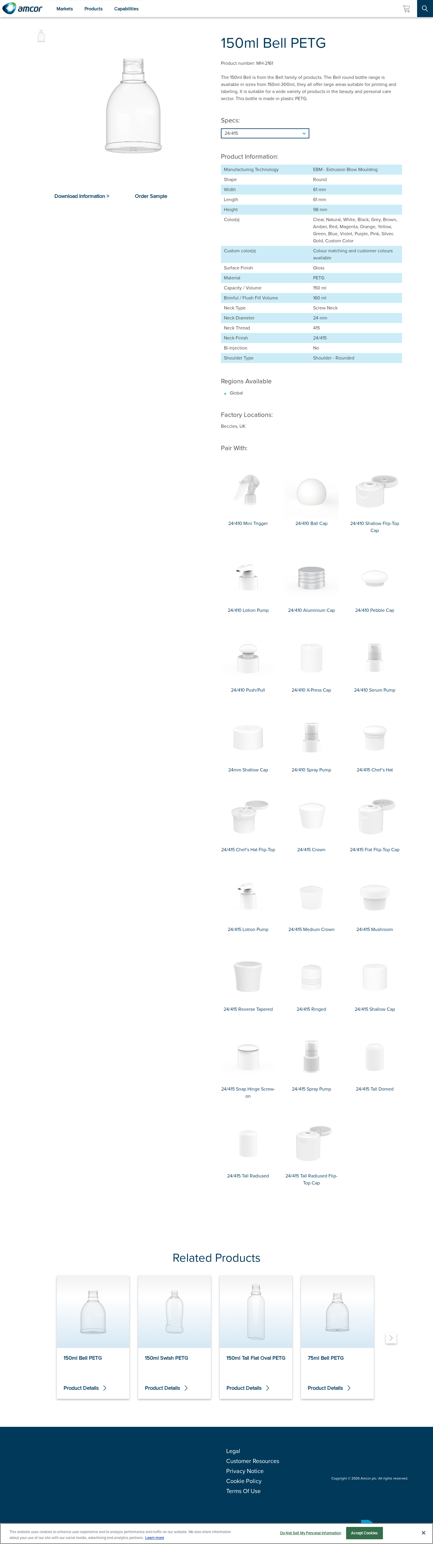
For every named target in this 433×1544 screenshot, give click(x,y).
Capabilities (126, 8)
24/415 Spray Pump (311, 1089)
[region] (216, 1533)
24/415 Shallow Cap (375, 1009)
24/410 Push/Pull (248, 690)
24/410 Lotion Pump (248, 610)
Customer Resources (252, 1461)
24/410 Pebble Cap (374, 610)
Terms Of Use (243, 1491)
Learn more (154, 1537)
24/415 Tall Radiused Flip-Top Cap (311, 1179)
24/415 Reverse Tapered (248, 1009)
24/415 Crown (311, 849)
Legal (233, 1451)
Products (94, 8)
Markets (65, 8)
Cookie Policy (244, 1481)
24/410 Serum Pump (374, 690)
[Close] (423, 1532)
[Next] (391, 1338)
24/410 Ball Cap (311, 523)
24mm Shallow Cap (248, 769)
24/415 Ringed (311, 1009)
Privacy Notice (245, 1471)
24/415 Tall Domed (375, 1089)
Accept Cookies (364, 1533)
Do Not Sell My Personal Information (310, 1533)
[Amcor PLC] (22, 8)
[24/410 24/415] (311, 133)
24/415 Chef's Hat (375, 769)
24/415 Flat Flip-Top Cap (374, 849)
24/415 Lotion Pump (248, 929)
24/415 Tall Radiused (248, 1175)
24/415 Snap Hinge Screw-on (248, 1092)
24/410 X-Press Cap (311, 690)
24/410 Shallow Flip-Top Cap (374, 527)
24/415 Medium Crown (311, 929)
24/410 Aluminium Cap (311, 610)
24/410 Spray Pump (311, 769)
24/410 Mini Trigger (248, 523)
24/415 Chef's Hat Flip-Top (248, 849)
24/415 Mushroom (374, 929)
